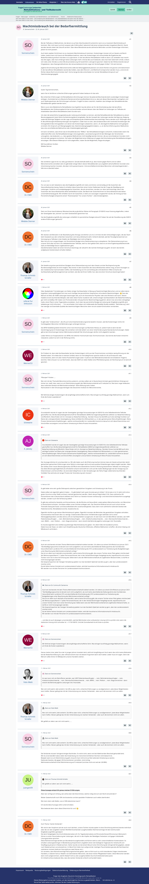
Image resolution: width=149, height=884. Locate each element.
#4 (130, 181)
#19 (130, 703)
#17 (130, 634)
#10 (130, 349)
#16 (130, 580)
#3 (130, 158)
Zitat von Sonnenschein (53, 639)
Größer (129, 10)
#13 (130, 435)
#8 (130, 287)
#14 (130, 485)
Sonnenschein (30, 29)
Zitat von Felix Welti (51, 708)
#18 (130, 668)
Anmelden (111, 2)
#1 (130, 39)
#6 (130, 231)
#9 (130, 318)
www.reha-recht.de (94, 878)
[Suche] (130, 2)
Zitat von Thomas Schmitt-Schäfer (56, 779)
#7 (130, 262)
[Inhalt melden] (124, 78)
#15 (130, 541)
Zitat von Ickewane (51, 440)
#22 (130, 820)
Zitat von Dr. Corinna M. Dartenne (56, 585)
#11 (130, 373)
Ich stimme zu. (108, 880)
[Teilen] (131, 33)
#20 (130, 733)
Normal (121, 10)
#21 (130, 774)
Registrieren (121, 2)
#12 (130, 409)
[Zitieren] (129, 78)
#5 (130, 207)
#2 (130, 86)
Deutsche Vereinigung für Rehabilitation (82, 876)
